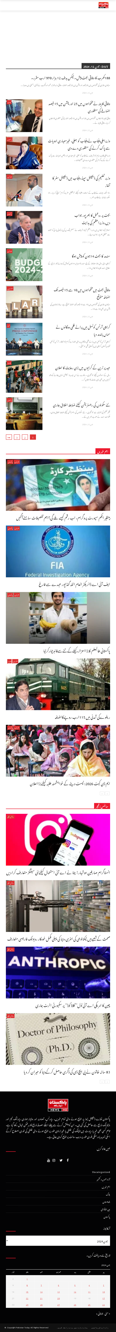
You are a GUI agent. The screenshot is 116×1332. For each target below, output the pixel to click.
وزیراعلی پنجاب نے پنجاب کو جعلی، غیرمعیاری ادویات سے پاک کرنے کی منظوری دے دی (79, 143)
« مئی (107, 1313)
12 (75, 1291)
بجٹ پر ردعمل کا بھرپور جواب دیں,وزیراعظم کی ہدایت (92, 218)
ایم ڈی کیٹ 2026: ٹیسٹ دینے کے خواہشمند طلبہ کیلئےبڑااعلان (70, 782)
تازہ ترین (9, 176)
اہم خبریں (10, 288)
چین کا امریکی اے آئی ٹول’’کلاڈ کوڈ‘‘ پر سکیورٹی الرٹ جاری (72, 1004)
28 (41, 1304)
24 (103, 1304)
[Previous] (107, 793)
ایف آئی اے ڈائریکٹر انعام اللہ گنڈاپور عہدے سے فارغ (74, 583)
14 (41, 1291)
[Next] (102, 793)
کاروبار (9, 102)
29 (27, 1304)
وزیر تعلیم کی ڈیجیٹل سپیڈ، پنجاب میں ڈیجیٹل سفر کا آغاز (81, 181)
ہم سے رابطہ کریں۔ (65, 1328)
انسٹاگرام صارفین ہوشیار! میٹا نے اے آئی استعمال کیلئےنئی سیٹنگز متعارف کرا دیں (58, 871)
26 (75, 1304)
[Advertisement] (58, 33)
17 (103, 1298)
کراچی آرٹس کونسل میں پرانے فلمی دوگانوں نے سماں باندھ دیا (83, 330)
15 (27, 1291)
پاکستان (9, 139)
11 (89, 1291)
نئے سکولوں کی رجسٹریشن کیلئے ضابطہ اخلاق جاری (81, 404)
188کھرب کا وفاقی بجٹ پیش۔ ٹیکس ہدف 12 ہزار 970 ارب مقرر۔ (70, 77)
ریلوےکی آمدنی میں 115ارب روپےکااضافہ (82, 716)
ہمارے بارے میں (81, 1328)
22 (27, 1298)
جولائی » (99, 1313)
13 (58, 1291)
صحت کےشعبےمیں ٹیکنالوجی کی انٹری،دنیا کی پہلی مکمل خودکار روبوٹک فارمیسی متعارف (58, 938)
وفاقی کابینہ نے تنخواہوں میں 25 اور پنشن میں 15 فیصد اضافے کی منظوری (79, 106)
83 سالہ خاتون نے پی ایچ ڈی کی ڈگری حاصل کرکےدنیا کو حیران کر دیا (67, 1071)
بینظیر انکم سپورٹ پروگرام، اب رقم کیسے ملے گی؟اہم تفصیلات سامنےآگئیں (63, 516)
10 (103, 1291)
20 (58, 1298)
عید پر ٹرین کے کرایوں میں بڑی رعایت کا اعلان (82, 367)
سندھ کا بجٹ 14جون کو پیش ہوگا (91, 255)
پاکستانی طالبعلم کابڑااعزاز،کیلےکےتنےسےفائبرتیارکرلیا (76, 649)
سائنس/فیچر (10, 816)
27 (58, 1304)
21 (41, 1298)
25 (89, 1304)
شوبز (8, 325)
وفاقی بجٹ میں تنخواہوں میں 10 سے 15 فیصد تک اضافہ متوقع (82, 292)
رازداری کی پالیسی (99, 1328)
